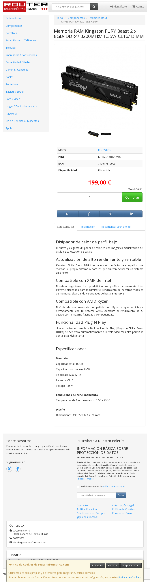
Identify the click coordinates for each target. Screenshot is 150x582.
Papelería (11, 113)
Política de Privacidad (86, 478)
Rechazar (113, 565)
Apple (9, 128)
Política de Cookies (129, 577)
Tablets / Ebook (15, 91)
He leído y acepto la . (103, 486)
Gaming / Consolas (17, 69)
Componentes (14, 25)
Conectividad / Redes (18, 62)
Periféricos (12, 84)
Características (65, 226)
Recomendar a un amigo (116, 226)
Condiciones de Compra (91, 513)
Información (88, 226)
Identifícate (120, 6)
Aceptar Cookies (131, 565)
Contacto (82, 505)
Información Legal (123, 505)
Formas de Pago (122, 513)
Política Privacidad (87, 509)
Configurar (97, 565)
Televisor (11, 47)
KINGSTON (104, 150)
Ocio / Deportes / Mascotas (22, 121)
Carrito (140, 6)
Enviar (121, 495)
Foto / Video (13, 99)
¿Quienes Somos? (87, 517)
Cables (10, 77)
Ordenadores (13, 18)
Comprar (132, 197)
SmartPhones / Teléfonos (21, 40)
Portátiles (11, 33)
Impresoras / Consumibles (21, 55)
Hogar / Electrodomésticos (22, 106)
